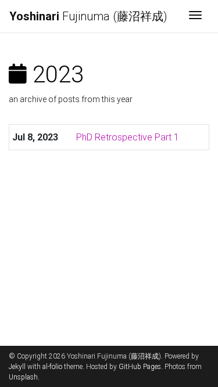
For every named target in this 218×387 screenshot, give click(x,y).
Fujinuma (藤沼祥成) (88, 16)
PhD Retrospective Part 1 (127, 137)
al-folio (52, 367)
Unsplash (23, 377)
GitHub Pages (140, 367)
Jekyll (17, 367)
